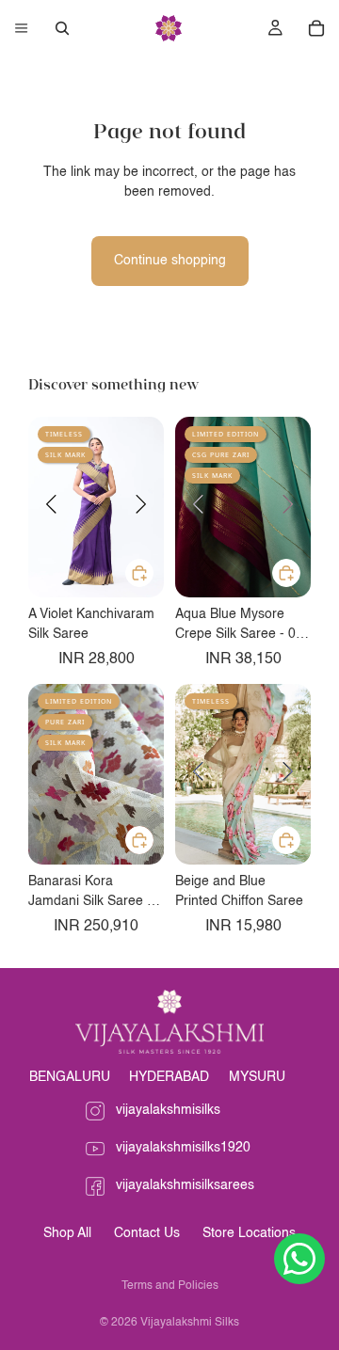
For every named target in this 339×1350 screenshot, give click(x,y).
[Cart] (316, 28)
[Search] (62, 28)
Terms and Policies (169, 1286)
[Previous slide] (50, 507)
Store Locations (249, 1233)
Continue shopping (170, 260)
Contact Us (147, 1233)
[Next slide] (141, 507)
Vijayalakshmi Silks (189, 1322)
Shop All (67, 1233)
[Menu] (21, 28)
